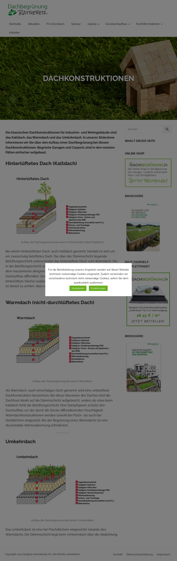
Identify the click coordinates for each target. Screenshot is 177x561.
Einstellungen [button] (98, 288)
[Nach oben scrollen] (170, 554)
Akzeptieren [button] (78, 288)
